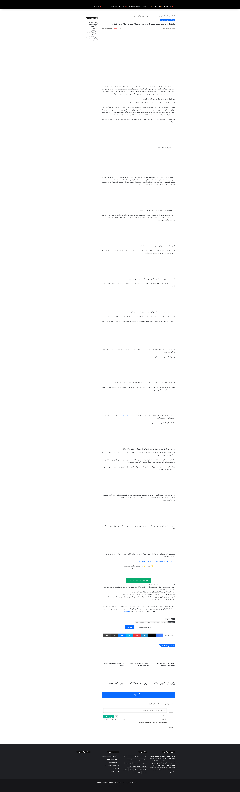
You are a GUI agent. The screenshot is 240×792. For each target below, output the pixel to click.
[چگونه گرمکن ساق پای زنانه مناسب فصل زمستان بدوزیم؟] (138, 655)
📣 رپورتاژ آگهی (96, 6)
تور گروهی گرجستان (92, 32)
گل (134, 772)
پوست (125, 769)
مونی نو (95, 22)
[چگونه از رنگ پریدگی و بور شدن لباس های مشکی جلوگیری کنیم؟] (163, 674)
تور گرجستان (94, 26)
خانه (172, 16)
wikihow (168, 619)
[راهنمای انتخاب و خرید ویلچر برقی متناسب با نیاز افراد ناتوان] (163, 655)
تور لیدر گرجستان (93, 34)
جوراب (158, 622)
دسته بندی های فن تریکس (110, 765)
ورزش (131, 769)
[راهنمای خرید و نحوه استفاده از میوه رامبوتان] (113, 655)
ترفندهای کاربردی (132, 759)
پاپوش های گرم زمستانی (126, 415)
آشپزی (144, 756)
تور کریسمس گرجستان (92, 38)
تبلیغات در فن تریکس (111, 759)
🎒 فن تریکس (169, 6)
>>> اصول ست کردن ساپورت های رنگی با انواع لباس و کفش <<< (155, 561)
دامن (154, 622)
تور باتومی (95, 30)
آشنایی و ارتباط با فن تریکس (109, 756)
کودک (138, 772)
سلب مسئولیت (113, 762)
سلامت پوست (136, 766)
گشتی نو (95, 40)
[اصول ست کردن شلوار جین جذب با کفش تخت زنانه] (113, 674)
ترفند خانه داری (142, 759)
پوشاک (168, 16)
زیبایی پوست (129, 763)
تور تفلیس (95, 28)
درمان (144, 763)
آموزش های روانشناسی (134, 756)
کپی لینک (129, 627)
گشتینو (96, 24)
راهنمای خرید (164, 20)
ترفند (125, 756)
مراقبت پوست (142, 769)
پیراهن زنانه (164, 622)
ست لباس (142, 622)
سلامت (144, 766)
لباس (137, 622)
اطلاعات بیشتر (126, 611)
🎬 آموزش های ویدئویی (110, 6)
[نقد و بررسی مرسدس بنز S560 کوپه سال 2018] (138, 674)
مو (135, 769)
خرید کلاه (90, 22)
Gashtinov (91, 24)
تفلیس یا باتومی (93, 36)
